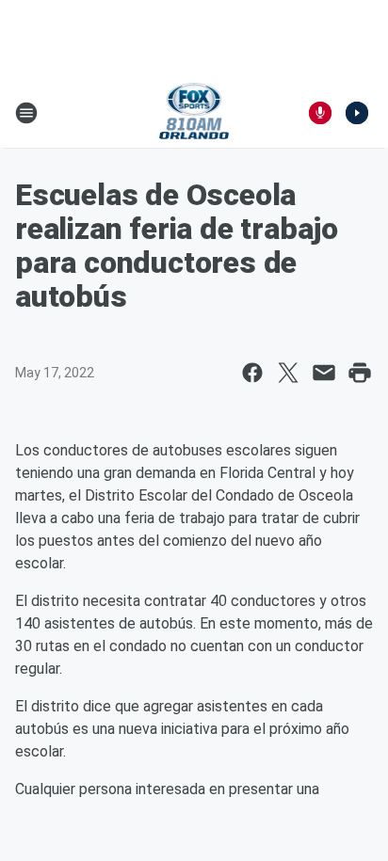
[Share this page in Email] (324, 372)
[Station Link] (194, 113)
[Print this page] (360, 372)
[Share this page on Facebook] (252, 372)
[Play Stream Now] (357, 113)
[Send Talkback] (320, 113)
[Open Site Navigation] (26, 113)
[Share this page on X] (288, 372)
